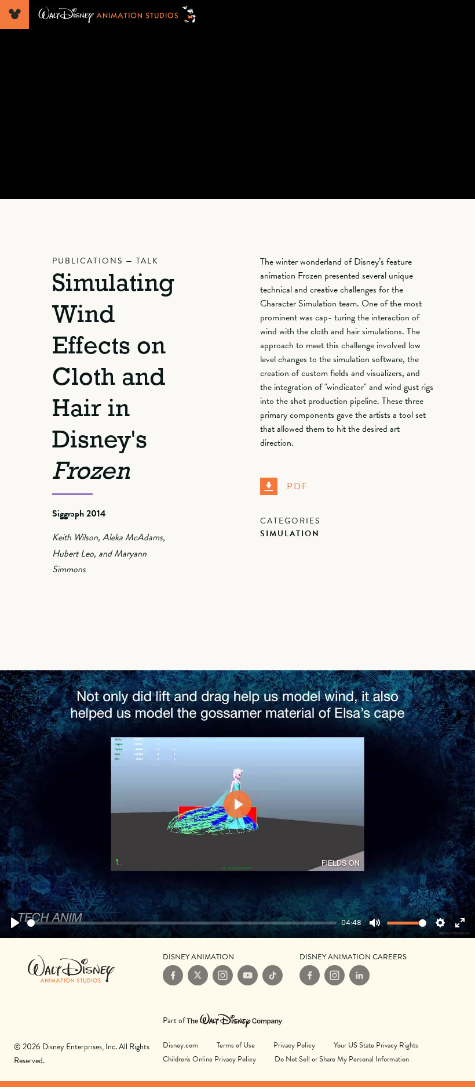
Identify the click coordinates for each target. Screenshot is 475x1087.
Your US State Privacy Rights (376, 1045)
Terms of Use (236, 1045)
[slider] (182, 923)
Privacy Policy (294, 1045)
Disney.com (180, 1045)
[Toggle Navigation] (14, 14)
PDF (297, 486)
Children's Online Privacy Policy (209, 1059)
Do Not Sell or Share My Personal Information (342, 1058)
